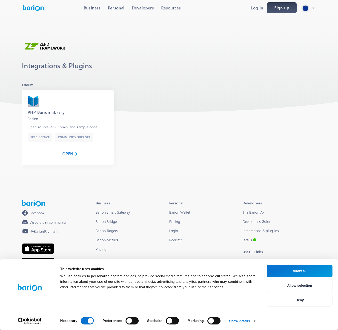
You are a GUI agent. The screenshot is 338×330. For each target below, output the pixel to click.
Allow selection (299, 285)
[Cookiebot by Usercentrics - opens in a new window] (30, 321)
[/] (33, 203)
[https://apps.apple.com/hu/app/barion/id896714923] (38, 248)
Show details (239, 321)
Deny (299, 300)
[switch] (132, 320)
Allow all (300, 271)
